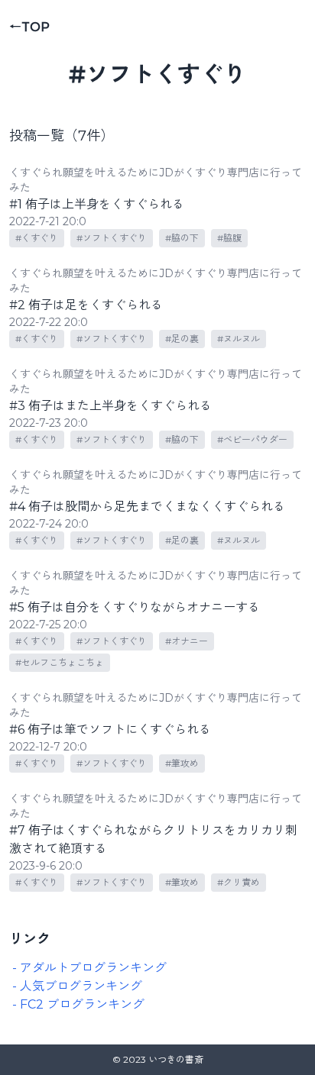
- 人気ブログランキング (77, 986)
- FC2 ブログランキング (78, 1004)
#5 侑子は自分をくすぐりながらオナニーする (134, 607)
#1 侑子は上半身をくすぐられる (96, 204)
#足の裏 (182, 338)
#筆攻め (182, 763)
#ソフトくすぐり (111, 238)
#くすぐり (36, 238)
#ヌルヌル (238, 338)
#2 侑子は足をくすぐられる (86, 305)
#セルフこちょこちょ (59, 662)
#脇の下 (182, 238)
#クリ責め (238, 882)
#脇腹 (229, 238)
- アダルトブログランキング (89, 967)
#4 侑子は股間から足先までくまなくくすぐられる (147, 506)
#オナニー (186, 641)
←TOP (29, 27)
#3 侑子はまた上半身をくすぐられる (110, 406)
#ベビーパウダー (252, 439)
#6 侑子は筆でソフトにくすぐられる (110, 729)
